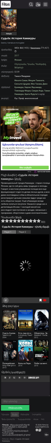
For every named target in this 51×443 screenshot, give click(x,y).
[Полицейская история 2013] (9, 350)
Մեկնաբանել (15, 408)
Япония (18, 60)
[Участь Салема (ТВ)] (9, 320)
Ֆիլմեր (15, 414)
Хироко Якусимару (33, 87)
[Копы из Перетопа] (25, 350)
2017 (16, 55)
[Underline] (14, 377)
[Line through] (19, 377)
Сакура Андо (37, 90)
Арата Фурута (31, 94)
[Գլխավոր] (5, 4)
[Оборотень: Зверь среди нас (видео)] (41, 320)
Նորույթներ (36, 414)
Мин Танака (36, 84)
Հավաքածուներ (24, 419)
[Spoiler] (34, 377)
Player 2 (22, 232)
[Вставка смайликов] (24, 377)
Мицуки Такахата (36, 80)
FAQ (42, 419)
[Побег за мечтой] (41, 350)
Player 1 (7, 232)
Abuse (35, 419)
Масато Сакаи (20, 80)
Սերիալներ (24, 414)
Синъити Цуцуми (22, 84)
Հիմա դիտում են (8, 419)
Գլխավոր (5, 414)
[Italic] (10, 377)
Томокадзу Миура (22, 90)
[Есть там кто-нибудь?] (25, 320)
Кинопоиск (35, 48)
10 (39, 221)
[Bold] (5, 377)
